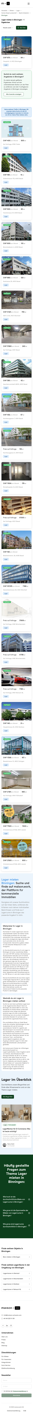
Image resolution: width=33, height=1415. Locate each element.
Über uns (4, 1337)
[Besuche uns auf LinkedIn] (7, 1325)
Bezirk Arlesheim (24, 13)
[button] (16, 84)
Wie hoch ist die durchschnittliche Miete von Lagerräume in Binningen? (14, 1199)
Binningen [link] (4, 15)
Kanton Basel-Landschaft (9, 13)
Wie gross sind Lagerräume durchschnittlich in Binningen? (15, 1225)
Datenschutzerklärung (19, 1391)
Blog (2, 1342)
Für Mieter (5, 1356)
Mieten (12, 10)
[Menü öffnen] (29, 4)
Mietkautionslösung (8, 1368)
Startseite (4, 10)
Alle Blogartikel (7, 1096)
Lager (18, 10)
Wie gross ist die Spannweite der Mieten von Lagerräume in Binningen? (15, 1213)
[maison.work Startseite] (5, 3)
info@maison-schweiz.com (12, 1315)
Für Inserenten (6, 1359)
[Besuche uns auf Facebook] (2, 1325)
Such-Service (5, 1365)
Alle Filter (23, 27)
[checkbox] (2, 1391)
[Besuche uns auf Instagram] (11, 1325)
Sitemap (4, 1345)
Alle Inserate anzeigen (13, 94)
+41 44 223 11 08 (8, 1318)
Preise (3, 1340)
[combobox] (8, 28)
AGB (24, 1410)
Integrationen (6, 1362)
